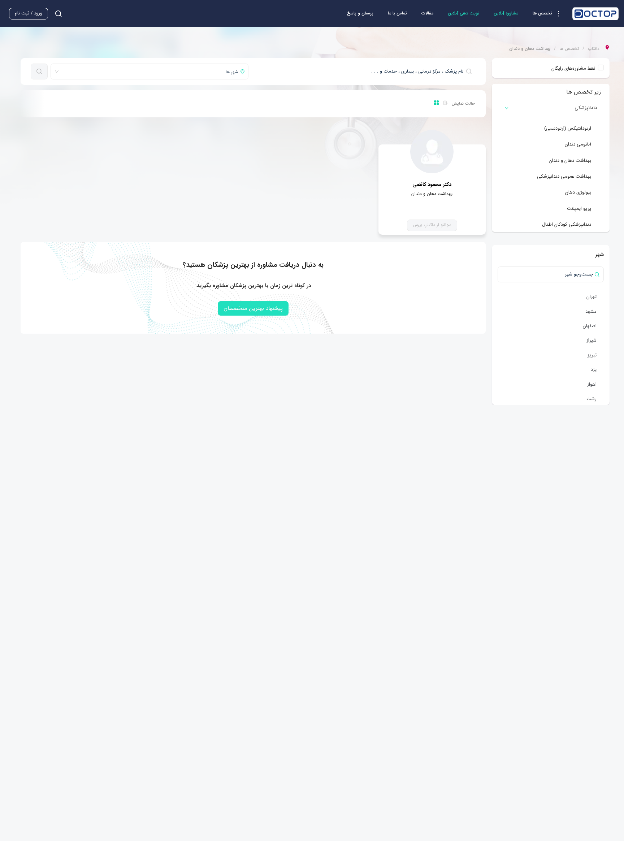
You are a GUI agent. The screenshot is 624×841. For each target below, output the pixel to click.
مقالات (427, 13)
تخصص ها (569, 48)
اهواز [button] (592, 384)
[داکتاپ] (595, 13)
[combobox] (363, 71)
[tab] (551, 108)
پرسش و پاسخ (360, 13)
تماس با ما (397, 13)
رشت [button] (591, 399)
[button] (548, 13)
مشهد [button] (591, 311)
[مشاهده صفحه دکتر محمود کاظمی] (432, 151)
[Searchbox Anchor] (55, 13)
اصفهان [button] (590, 326)
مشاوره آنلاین (506, 13)
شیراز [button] (591, 340)
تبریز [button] (592, 355)
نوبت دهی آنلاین (463, 13)
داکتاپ (593, 48)
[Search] (39, 71)
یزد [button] (594, 369)
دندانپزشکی (586, 108)
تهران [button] (591, 296)
